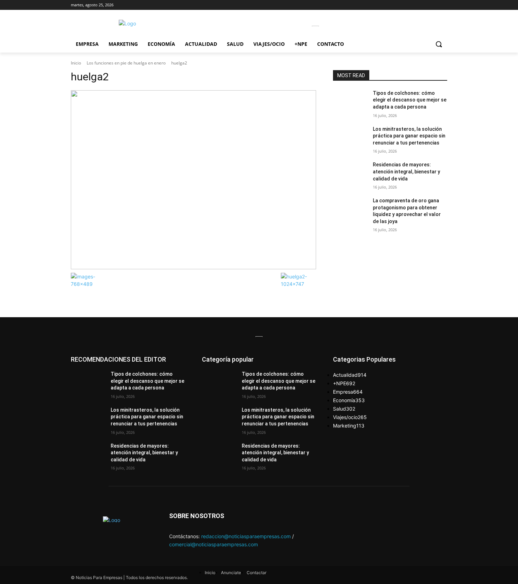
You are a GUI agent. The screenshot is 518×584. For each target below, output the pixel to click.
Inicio (76, 63)
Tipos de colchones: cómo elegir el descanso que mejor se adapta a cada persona (409, 100)
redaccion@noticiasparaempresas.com (246, 536)
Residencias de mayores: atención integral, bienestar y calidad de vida (406, 171)
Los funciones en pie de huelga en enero (126, 63)
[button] (438, 44)
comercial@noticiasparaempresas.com (213, 544)
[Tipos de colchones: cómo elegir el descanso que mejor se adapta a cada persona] (350, 102)
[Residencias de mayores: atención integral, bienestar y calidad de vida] (350, 173)
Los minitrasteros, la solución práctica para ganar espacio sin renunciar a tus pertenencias (409, 136)
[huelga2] (193, 179)
